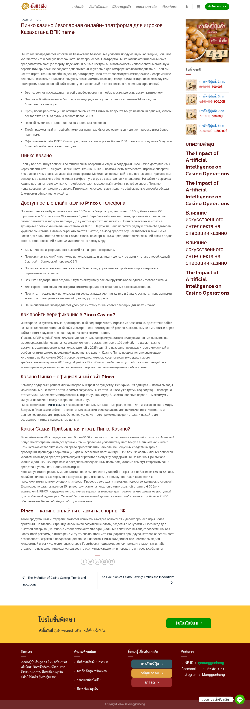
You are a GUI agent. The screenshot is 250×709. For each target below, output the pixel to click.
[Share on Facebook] (84, 562)
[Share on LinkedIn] (111, 562)
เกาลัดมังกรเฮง (213, 668)
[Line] (240, 699)
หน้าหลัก (78, 6)
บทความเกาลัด (146, 6)
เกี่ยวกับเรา (169, 6)
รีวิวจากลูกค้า (121, 6)
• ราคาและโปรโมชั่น (87, 680)
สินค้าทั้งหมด (98, 6)
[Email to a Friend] (98, 562)
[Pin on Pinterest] (104, 562)
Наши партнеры (31, 19)
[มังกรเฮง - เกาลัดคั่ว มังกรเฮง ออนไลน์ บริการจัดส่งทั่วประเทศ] (35, 6)
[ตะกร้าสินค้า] (198, 7)
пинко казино (56, 404)
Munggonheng (213, 674)
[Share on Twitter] (91, 562)
